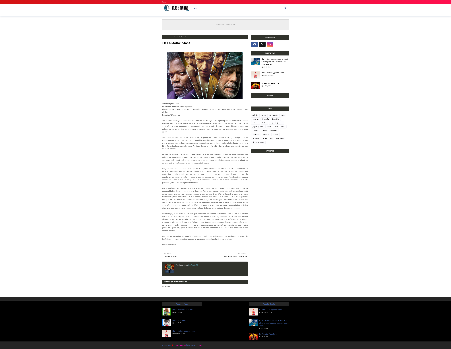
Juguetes (280, 123)
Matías (283, 127)
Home (164, 2)
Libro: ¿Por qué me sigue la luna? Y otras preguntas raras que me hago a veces (274, 61)
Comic (283, 115)
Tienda (265, 138)
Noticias (264, 131)
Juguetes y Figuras (258, 127)
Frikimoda (256, 123)
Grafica (264, 123)
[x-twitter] (262, 44)
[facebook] (254, 44)
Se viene (275, 134)
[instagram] (270, 44)
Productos (266, 134)
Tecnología (256, 138)
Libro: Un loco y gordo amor (272, 73)
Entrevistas (275, 119)
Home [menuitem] (195, 8)
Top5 (271, 138)
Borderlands (273, 115)
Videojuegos (280, 138)
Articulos (255, 115)
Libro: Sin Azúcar (179, 320)
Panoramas (256, 134)
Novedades (273, 131)
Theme (200, 345)
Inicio (165, 37)
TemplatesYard (181, 345)
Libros (276, 127)
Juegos (272, 123)
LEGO (269, 127)
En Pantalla (172, 37)
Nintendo (255, 131)
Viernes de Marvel (258, 142)
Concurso (256, 119)
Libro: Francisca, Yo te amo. (183, 310)
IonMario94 (193, 265)
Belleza (263, 115)
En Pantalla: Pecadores (270, 83)
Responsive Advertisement (225, 25)
